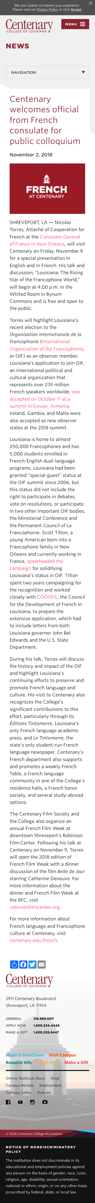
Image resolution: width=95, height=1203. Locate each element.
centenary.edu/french (33, 940)
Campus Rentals (20, 1085)
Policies (44, 1092)
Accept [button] (76, 9)
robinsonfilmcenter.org (35, 907)
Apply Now (48, 1062)
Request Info (19, 1062)
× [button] (91, 3)
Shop (54, 1078)
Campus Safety (19, 1092)
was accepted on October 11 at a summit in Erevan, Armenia (45, 399)
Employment (50, 1085)
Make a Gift (76, 1062)
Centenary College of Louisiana (29, 26)
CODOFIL (47, 597)
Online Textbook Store (25, 1078)
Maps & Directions (25, 1055)
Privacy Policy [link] (47, 9)
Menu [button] (71, 24)
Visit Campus (62, 1055)
